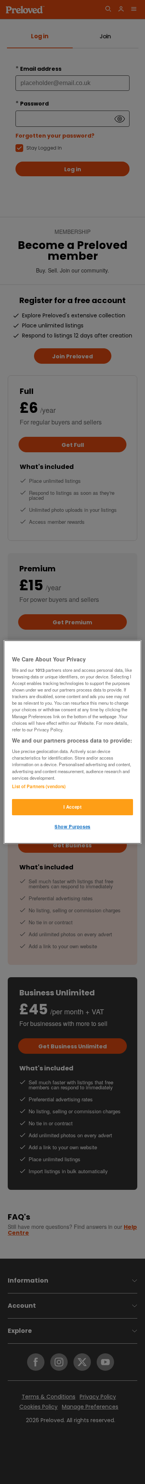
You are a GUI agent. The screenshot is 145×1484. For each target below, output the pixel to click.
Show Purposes (72, 826)
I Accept (72, 807)
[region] (72, 742)
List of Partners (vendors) (39, 786)
